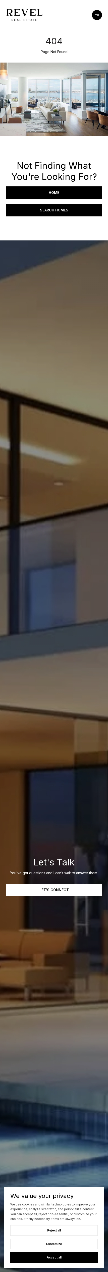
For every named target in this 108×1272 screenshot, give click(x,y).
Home (54, 192)
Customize (54, 1244)
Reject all (54, 1230)
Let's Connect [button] (54, 890)
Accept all (54, 1257)
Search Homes (54, 210)
